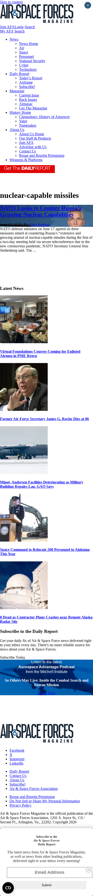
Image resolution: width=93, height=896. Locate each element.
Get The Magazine (33, 108)
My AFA (6, 31)
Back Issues (28, 100)
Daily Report (19, 74)
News (14, 39)
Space (23, 52)
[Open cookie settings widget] (8, 888)
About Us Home (31, 134)
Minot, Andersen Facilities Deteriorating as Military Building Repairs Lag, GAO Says (41, 484)
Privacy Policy (20, 805)
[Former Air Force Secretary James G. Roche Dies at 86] (24, 409)
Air (21, 48)
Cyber (23, 65)
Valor (23, 121)
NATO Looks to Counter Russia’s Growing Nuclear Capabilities (40, 211)
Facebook (17, 750)
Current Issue (29, 95)
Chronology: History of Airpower (44, 117)
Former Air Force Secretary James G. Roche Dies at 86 (44, 419)
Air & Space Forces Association (34, 789)
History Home (20, 112)
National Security (32, 61)
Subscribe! (27, 87)
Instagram (17, 759)
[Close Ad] (88, 869)
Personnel (26, 56)
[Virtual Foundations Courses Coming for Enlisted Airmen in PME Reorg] (24, 342)
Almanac (26, 104)
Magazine (17, 91)
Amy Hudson (39, 225)
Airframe (26, 82)
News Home (28, 44)
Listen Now (47, 693)
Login (19, 27)
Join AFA (7, 27)
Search (30, 27)
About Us (17, 130)
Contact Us (27, 151)
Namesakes (27, 125)
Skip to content (11, 2)
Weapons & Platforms (26, 160)
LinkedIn (16, 763)
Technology (28, 69)
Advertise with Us (32, 147)
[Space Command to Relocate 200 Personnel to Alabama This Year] (24, 540)
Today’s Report (30, 78)
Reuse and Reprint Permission (41, 155)
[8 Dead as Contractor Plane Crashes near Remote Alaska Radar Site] (24, 608)
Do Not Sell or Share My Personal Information (45, 801)
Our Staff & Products (35, 138)
